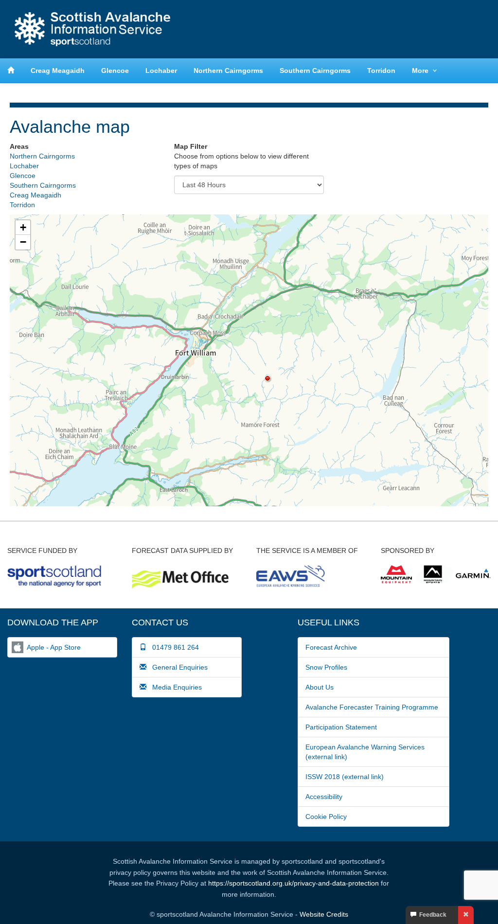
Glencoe (115, 70)
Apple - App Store (54, 647)
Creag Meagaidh (58, 70)
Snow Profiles (326, 667)
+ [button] (23, 227)
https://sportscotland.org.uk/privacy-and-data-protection (293, 883)
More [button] (420, 70)
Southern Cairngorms (315, 70)
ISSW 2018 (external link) (344, 777)
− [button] (23, 242)
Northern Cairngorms (228, 70)
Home (92, 29)
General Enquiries (177, 667)
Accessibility (323, 796)
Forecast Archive (331, 647)
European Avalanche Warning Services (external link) (365, 752)
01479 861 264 (172, 647)
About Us (319, 687)
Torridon (381, 70)
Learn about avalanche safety (442, 29)
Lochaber (161, 70)
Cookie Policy (326, 816)
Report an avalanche (349, 29)
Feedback (431, 914)
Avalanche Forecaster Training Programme (371, 707)
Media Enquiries (174, 687)
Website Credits (324, 914)
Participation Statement (341, 727)
